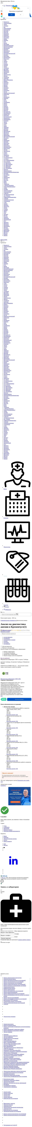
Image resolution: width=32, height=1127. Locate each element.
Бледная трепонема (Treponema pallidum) (14, 1054)
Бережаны (6, 33)
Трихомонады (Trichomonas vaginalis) (13, 1055)
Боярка (5, 39)
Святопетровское (8, 190)
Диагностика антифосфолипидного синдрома (15, 1076)
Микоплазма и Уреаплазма (10, 1053)
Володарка (6, 56)
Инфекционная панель (9, 988)
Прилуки (6, 180)
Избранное (8, 609)
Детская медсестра (7, 646)
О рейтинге (6, 827)
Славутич (6, 193)
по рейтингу (7, 638)
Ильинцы (6, 82)
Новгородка (7, 145)
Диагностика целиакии (9, 1016)
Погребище (6, 174)
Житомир (6, 69)
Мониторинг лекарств (9, 1103)
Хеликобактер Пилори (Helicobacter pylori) (14, 1064)
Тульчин (6, 209)
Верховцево (7, 48)
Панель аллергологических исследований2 (14, 984)
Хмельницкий (7, 219)
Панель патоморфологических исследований (15, 998)
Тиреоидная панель (8, 1024)
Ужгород (6, 214)
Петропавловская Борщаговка (11, 172)
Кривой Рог (7, 114)
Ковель (5, 103)
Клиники (6, 837)
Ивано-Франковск (8, 79)
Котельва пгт (7, 111)
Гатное (5, 62)
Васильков (6, 44)
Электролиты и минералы (10, 1087)
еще (2, 695)
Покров (5, 176)
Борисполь (6, 36)
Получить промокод (19, 699)
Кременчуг (6, 21)
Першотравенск (8, 170)
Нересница (6, 143)
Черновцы (6, 225)
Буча (5, 41)
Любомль (6, 128)
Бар (4, 27)
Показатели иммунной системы (12, 1075)
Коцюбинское (7, 112)
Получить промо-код (5, 938)
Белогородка (7, 29)
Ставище (6, 198)
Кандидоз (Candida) (8, 1056)
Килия (5, 101)
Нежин (5, 139)
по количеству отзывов (9, 639)
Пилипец (6, 173)
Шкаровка (6, 231)
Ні (20, 14)
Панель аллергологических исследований (14, 1002)
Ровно (5, 182)
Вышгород (6, 58)
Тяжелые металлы (8, 1104)
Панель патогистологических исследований (15, 1113)
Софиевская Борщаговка (10, 197)
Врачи (5, 836)
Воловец (6, 54)
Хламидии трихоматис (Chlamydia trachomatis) (15, 1051)
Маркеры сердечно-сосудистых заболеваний (15, 1083)
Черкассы (6, 222)
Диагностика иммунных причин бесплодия (15, 1071)
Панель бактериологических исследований (15, 980)
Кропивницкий (7, 116)
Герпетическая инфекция (10, 1041)
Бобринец (6, 35)
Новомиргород (7, 147)
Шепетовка (6, 230)
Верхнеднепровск (8, 47)
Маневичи (6, 132)
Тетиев (5, 207)
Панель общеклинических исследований (14, 993)
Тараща (5, 203)
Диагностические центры (10, 838)
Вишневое (6, 52)
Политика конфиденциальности (12, 831)
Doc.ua (3, 877)
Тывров (5, 210)
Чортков (6, 227)
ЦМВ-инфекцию (8, 1039)
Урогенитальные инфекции (11, 1035)
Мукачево (6, 138)
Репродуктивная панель (10, 1025)
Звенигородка (7, 74)
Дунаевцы (6, 68)
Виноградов (7, 50)
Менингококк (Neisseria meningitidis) (13, 1068)
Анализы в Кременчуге (11, 620)
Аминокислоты (7, 1106)
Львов (5, 126)
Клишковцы (7, 102)
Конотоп (6, 110)
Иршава (6, 86)
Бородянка (6, 37)
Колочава (6, 108)
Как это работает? (5, 658)
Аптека (7, 606)
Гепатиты (6, 1034)
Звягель (5, 76)
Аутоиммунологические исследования (13, 1072)
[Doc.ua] (16, 18)
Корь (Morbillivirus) (8, 1046)
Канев (5, 95)
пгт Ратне (6, 159)
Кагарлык (6, 87)
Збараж (5, 73)
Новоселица (7, 148)
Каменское (6, 94)
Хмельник (6, 218)
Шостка (6, 232)
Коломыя (6, 107)
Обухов (5, 149)
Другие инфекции (8, 1037)
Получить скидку (12, 714)
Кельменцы (6, 97)
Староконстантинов (9, 199)
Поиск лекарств (8, 841)
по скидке (6, 642)
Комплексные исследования (11, 1098)
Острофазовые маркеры (10, 1085)
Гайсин (5, 61)
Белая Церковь (7, 28)
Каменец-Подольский (9, 93)
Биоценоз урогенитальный (10, 1060)
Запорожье (6, 72)
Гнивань (6, 64)
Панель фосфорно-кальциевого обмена (13, 1030)
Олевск (5, 153)
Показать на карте (5, 631)
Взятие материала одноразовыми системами (15, 985)
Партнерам (6, 828)
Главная (3, 620)
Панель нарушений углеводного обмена (14, 1029)
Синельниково (7, 192)
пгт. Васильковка (8, 164)
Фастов (5, 215)
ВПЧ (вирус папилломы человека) (12, 1059)
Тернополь (6, 206)
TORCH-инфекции (8, 1049)
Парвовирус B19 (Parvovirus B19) (12, 1050)
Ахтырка (6, 25)
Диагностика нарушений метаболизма (13, 1107)
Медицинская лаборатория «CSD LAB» (11, 678)
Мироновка (6, 135)
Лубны (5, 123)
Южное (5, 234)
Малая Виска (7, 131)
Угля (5, 213)
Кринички (6, 115)
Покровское (7, 177)
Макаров (6, 130)
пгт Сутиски (7, 161)
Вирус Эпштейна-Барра (10, 1042)
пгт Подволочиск (8, 157)
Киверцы (6, 98)
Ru (1, 241)
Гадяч (5, 60)
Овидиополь (7, 151)
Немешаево (6, 140)
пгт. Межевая (7, 167)
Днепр (5, 66)
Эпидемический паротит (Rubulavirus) (13, 1047)
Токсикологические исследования (12, 1111)
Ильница (6, 83)
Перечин (6, 169)
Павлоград (6, 155)
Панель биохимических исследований (13, 991)
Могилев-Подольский (9, 136)
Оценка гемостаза (8, 1093)
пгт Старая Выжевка (9, 160)
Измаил (5, 81)
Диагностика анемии (9, 1081)
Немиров (6, 141)
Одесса (5, 152)
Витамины (6, 1084)
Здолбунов (6, 77)
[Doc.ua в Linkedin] (13, 869)
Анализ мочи (7, 1094)
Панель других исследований (11, 997)
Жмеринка (6, 70)
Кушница (6, 120)
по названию (7, 643)
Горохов (6, 65)
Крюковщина (7, 119)
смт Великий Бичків (9, 194)
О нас (5, 825)
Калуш (5, 91)
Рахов (5, 181)
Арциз (5, 24)
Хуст (5, 221)
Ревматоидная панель (9, 1073)
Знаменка (6, 78)
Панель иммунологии (9, 989)
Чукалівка (6, 228)
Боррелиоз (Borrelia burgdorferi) (11, 1067)
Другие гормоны (8, 1032)
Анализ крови (7, 1092)
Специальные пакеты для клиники (12, 1001)
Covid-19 (6, 1004)
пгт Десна (6, 156)
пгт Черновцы (7, 163)
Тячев (5, 211)
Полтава (6, 178)
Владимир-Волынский (9, 53)
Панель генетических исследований (13, 983)
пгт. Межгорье (7, 165)
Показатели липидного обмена (11, 1080)
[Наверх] (2, 882)
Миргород (6, 134)
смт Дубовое (7, 196)
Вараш (5, 43)
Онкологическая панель (10, 979)
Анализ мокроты (8, 1097)
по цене (6, 641)
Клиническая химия (9, 1079)
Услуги (5, 840)
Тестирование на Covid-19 (10, 1125)
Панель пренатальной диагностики (13, 977)
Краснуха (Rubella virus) (10, 1045)
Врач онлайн (4, 239)
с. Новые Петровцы (9, 185)
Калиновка (6, 90)
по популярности (8, 637)
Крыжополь (7, 118)
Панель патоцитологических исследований (15, 1115)
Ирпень (5, 85)
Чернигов (6, 223)
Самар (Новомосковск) (9, 186)
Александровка (7, 23)
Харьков (6, 217)
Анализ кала (7, 1095)
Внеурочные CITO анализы (11, 1000)
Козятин (6, 106)
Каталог (6, 845)
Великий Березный (8, 45)
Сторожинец (7, 201)
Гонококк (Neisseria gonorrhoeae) (12, 1058)
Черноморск (7, 226)
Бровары (6, 40)
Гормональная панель (9, 987)
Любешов (6, 127)
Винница (6, 49)
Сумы (5, 202)
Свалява (6, 189)
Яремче (5, 235)
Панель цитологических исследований (13, 981)
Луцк (5, 124)
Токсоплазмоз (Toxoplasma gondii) (12, 1043)
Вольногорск (7, 57)
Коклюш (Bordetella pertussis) (11, 1066)
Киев (5, 99)
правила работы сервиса (24, 939)
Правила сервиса (8, 829)
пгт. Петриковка (8, 168)
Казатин (6, 89)
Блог (5, 843)
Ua (3, 241)
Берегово (6, 32)
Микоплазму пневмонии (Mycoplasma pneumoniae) (16, 1062)
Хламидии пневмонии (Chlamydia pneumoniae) (15, 1063)
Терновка (6, 205)
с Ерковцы (6, 184)
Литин (5, 122)
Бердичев (6, 31)
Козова (5, 105)
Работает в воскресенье (8, 647)
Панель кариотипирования (10, 992)
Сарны (5, 188)
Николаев (6, 144)
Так (12, 14)
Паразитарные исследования (11, 1038)
